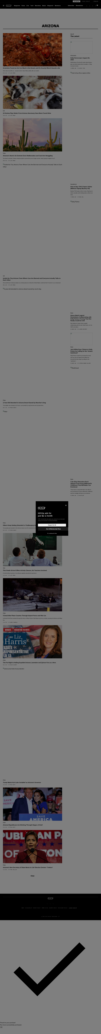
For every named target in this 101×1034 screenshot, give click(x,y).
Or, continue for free (52, 533)
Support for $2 (52, 525)
